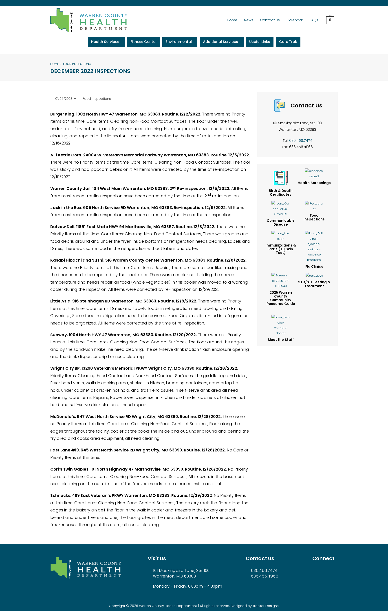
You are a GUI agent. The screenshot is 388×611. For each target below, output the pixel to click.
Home (232, 20)
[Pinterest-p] (337, 3)
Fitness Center (143, 41)
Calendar (295, 20)
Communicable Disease (281, 222)
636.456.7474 (300, 140)
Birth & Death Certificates (281, 192)
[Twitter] (330, 3)
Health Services (105, 41)
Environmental (179, 41)
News (248, 20)
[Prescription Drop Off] (314, 275)
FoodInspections (314, 217)
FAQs (314, 20)
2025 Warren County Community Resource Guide (281, 298)
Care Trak (288, 41)
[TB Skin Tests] (280, 280)
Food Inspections (77, 64)
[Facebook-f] (323, 3)
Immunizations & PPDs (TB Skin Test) (281, 249)
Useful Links (259, 41)
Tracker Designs (266, 605)
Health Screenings (314, 182)
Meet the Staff (281, 339)
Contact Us (270, 20)
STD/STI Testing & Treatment (314, 284)
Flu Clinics (314, 266)
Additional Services (220, 41)
